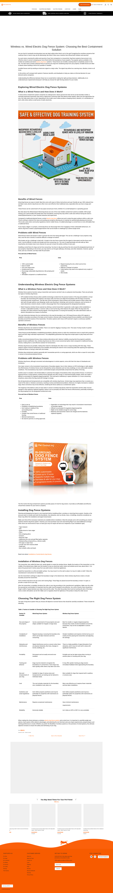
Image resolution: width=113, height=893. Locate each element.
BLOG (80, 9)
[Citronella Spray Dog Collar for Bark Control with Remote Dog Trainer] (17, 815)
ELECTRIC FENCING (57, 9)
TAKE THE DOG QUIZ (84, 4)
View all (56, 801)
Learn (28, 862)
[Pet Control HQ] (6, 4)
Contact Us (29, 860)
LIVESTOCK (67, 9)
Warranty (29, 872)
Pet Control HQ (7, 889)
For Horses (5, 864)
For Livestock (6, 860)
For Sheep (5, 862)
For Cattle (5, 866)
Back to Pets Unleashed (56, 735)
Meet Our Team (30, 858)
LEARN (74, 9)
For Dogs (5, 858)
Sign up (58, 868)
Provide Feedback (103, 856)
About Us (29, 856)
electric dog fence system (51, 720)
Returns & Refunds (31, 870)
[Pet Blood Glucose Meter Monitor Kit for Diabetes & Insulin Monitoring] (95, 815)
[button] (34, 832)
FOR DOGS (34, 9)
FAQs (28, 866)
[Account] (105, 4)
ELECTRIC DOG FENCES (45, 9)
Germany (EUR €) (108, 0)
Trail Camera (6, 870)
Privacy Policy (30, 874)
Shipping (29, 864)
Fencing (5, 868)
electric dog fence (41, 62)
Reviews (29, 868)
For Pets (5, 856)
